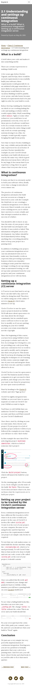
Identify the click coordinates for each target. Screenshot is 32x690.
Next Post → (25, 667)
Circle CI (11, 301)
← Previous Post (8, 667)
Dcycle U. (4, 2)
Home (3, 45)
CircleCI (11, 590)
